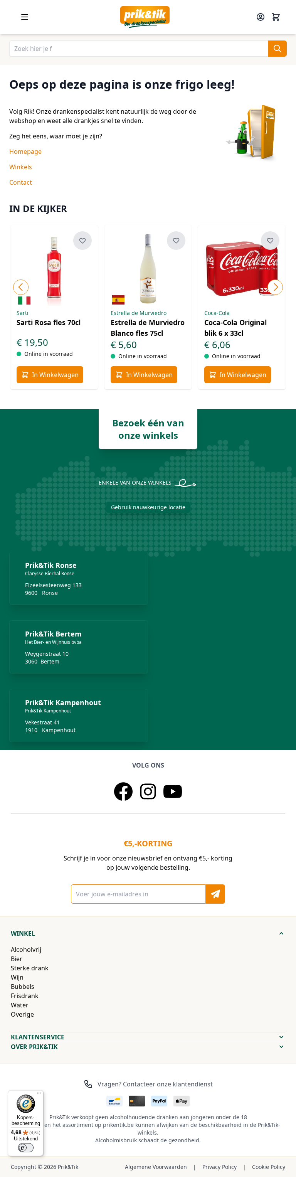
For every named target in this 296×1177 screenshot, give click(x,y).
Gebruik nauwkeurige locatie (148, 507)
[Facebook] (123, 791)
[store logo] (145, 17)
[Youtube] (172, 791)
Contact (20, 182)
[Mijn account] (260, 17)
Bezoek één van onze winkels (148, 428)
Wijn (17, 977)
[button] (148, 933)
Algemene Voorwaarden (156, 1166)
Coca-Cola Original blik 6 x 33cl (235, 328)
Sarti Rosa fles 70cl (49, 322)
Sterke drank (30, 968)
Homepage (25, 151)
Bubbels (22, 986)
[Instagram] (148, 791)
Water (20, 1005)
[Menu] (39, 1095)
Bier (16, 959)
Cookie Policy (268, 1166)
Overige (22, 1014)
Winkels (20, 167)
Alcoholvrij (26, 949)
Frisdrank (25, 996)
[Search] (277, 48)
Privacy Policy (219, 1166)
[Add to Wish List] (82, 240)
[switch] (26, 1147)
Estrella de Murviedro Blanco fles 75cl (148, 328)
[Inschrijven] (215, 894)
